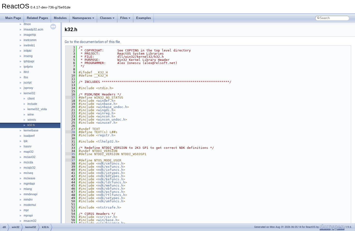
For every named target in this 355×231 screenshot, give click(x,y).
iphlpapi (29, 61)
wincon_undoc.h (111, 119)
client (31, 98)
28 (70, 132)
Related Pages (37, 18)
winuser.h (106, 122)
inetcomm (30, 40)
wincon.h (106, 116)
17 (70, 97)
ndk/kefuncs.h (110, 179)
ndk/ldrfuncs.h (111, 182)
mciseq (28, 173)
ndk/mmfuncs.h (110, 185)
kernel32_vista (37, 109)
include (32, 104)
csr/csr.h (106, 217)
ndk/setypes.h (110, 198)
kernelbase (31, 130)
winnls (32, 120)
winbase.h (106, 104)
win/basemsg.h (110, 223)
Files (124, 18)
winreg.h (106, 113)
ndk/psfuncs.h (110, 192)
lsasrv (27, 146)
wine (31, 114)
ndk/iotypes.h (110, 173)
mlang (28, 189)
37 (70, 160)
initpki (27, 50)
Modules (60, 18)
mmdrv (28, 199)
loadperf (29, 135)
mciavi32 (30, 157)
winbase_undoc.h (112, 107)
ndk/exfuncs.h (110, 166)
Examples (143, 18)
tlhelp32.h (107, 141)
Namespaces (81, 18)
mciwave (29, 178)
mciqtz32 (30, 167)
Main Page (13, 18)
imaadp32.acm (33, 29)
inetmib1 (29, 45)
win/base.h (107, 220)
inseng (28, 56)
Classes (106, 18)
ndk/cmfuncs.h (110, 163)
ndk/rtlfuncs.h (111, 195)
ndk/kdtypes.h (110, 176)
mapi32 (29, 151)
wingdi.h (106, 110)
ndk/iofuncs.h (110, 170)
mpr (26, 210)
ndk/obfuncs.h (110, 188)
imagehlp (30, 34)
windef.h (106, 100)
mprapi (28, 215)
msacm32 (30, 221)
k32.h (31, 125)
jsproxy (28, 88)
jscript (27, 82)
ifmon (27, 24)
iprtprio (28, 66)
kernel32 (29, 93)
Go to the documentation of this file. (93, 42)
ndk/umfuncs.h (110, 201)
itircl (26, 72)
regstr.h (106, 135)
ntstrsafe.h (108, 207)
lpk (26, 141)
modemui (30, 205)
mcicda (28, 162)
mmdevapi (30, 194)
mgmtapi (29, 183)
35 (70, 154)
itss (26, 77)
